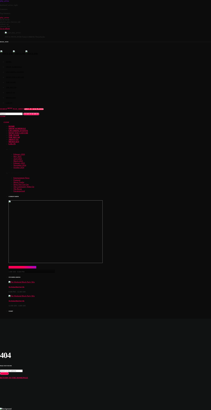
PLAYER (34, 109)
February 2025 (19, 163)
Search (31, 114)
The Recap (17, 189)
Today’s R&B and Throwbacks (22, 267)
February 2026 (19, 154)
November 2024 (19, 165)
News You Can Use (21, 185)
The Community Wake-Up (23, 187)
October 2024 (18, 168)
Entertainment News (21, 178)
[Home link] (19, 54)
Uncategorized (19, 191)
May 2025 (17, 157)
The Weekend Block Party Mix (16, 287)
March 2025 (18, 161)
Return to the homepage (14, 378)
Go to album (5, 29)
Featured (16, 180)
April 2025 (17, 159)
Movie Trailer (18, 182)
